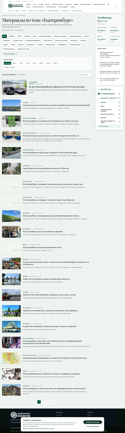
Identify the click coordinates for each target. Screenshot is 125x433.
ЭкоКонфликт (65, 10)
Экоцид (41, 4)
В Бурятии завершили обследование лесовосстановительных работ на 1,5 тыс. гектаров (110, 55)
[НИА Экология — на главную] (15, 6)
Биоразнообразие (86, 4)
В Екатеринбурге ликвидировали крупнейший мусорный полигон (51, 216)
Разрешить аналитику (92, 422)
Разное (28, 6)
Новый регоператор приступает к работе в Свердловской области (51, 135)
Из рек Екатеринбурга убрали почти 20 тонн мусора (56, 86)
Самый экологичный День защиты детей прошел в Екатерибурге (50, 310)
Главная (28, 4)
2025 (21, 63)
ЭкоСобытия (48, 40)
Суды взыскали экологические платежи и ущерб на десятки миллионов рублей (56, 105)
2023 (35, 63)
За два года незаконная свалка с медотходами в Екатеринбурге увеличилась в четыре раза (56, 263)
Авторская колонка (38, 6)
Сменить (105, 21)
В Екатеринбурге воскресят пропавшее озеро (42, 247)
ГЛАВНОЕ (12, 36)
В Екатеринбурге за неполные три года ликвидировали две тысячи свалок (54, 388)
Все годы (7, 63)
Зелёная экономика (45, 36)
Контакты (31, 1)
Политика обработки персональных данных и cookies (38, 428)
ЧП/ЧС (34, 4)
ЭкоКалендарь (50, 44)
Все (4, 36)
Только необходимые (92, 426)
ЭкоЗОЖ (73, 6)
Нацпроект (42, 10)
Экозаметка (30, 44)
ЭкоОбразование (51, 6)
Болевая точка (32, 10)
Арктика (24, 10)
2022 (41, 63)
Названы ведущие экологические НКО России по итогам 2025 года (110, 72)
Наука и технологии (99, 4)
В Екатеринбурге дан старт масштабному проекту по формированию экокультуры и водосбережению (52, 342)
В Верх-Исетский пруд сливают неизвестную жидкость (46, 279)
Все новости (12, 15)
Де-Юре (47, 4)
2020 (56, 63)
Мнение (76, 4)
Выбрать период (9, 67)
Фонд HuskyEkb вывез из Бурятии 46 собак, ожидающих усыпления (51, 374)
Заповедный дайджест (53, 10)
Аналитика (69, 4)
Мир (108, 4)
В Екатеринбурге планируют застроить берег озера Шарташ (49, 200)
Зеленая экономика (57, 4)
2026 (15, 63)
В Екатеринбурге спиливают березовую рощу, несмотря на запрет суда (53, 184)
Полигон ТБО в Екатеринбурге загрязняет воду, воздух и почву (49, 294)
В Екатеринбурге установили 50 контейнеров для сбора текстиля (50, 121)
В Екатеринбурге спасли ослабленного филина (43, 231)
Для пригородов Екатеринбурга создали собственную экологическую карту (55, 358)
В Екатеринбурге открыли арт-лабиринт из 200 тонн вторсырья (50, 152)
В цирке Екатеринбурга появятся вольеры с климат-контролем (49, 326)
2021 (49, 63)
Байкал (17, 10)
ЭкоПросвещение (63, 6)
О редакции (25, 1)
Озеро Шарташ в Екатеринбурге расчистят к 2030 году (46, 168)
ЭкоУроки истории (77, 10)
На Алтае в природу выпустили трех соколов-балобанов (109, 79)
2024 (28, 63)
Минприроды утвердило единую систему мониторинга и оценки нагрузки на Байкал (110, 64)
